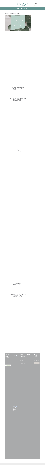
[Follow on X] (37, 363)
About (18, 8)
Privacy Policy (36, 358)
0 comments (18, 13)
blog (26, 8)
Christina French (7, 13)
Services (22, 8)
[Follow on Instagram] (38, 363)
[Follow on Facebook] (35, 363)
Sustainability (15, 13)
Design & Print (22, 363)
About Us (28, 355)
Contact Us (29, 357)
